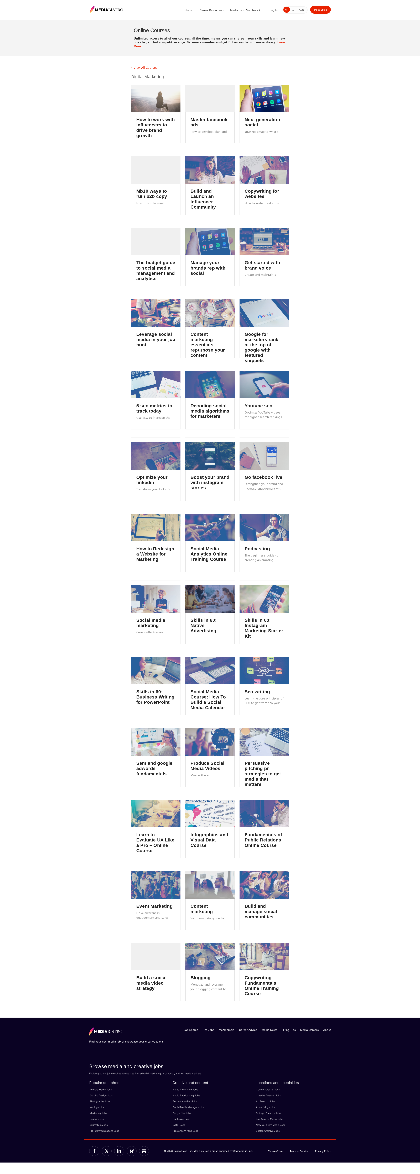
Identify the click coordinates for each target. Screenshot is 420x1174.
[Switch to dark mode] (294, 10)
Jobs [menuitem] (189, 10)
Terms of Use (275, 1151)
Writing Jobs (97, 1107)
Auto (301, 9)
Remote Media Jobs (101, 1089)
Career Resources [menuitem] (211, 10)
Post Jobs (320, 9)
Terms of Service (299, 1151)
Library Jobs (97, 1119)
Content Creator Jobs (268, 1089)
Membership (226, 1030)
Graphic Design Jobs (101, 1095)
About (327, 1030)
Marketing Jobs (98, 1113)
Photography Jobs (100, 1101)
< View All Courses (144, 68)
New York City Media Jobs (270, 1124)
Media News (269, 1030)
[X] (107, 1151)
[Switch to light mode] (286, 10)
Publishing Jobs (181, 1119)
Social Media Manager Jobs (188, 1107)
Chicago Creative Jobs (268, 1113)
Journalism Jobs (99, 1124)
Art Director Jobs (265, 1101)
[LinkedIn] (119, 1151)
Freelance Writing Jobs (185, 1130)
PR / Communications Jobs (104, 1130)
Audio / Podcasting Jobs (186, 1095)
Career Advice (248, 1030)
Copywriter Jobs (182, 1113)
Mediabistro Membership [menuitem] (246, 10)
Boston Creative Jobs (268, 1130)
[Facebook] (94, 1151)
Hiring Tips (289, 1030)
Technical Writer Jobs (185, 1101)
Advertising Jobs (265, 1107)
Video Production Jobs (185, 1089)
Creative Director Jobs (268, 1095)
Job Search (191, 1030)
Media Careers (309, 1030)
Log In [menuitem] (273, 10)
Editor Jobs (179, 1124)
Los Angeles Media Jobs (269, 1119)
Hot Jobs (208, 1030)
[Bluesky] (131, 1151)
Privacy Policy (323, 1151)
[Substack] (144, 1151)
